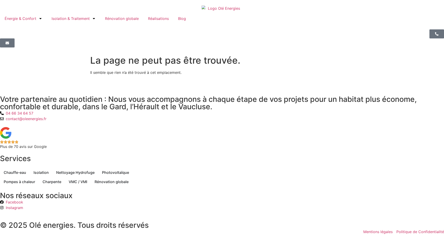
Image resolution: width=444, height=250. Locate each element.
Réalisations (158, 18)
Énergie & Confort (20, 18)
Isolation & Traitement (71, 18)
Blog (182, 18)
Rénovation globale (122, 18)
